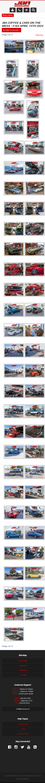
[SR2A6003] (14, 318)
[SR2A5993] (14, 217)
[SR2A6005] (14, 338)
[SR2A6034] (14, 561)
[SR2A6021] (14, 460)
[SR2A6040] (14, 622)
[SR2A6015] (14, 419)
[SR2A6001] (14, 298)
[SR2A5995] (14, 237)
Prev (2, 646)
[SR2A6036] (14, 581)
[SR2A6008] (14, 358)
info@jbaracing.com (23, 709)
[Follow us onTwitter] (21, 747)
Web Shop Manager (23, 778)
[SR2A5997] (14, 257)
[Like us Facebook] (8, 747)
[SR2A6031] (14, 541)
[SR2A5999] (14, 277)
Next (12, 646)
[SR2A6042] (14, 642)
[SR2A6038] (14, 602)
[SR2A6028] (14, 521)
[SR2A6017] (14, 439)
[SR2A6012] (14, 399)
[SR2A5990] (14, 196)
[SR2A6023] (14, 480)
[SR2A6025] (14, 500)
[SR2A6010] (14, 379)
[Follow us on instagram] (15, 747)
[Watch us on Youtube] (28, 747)
